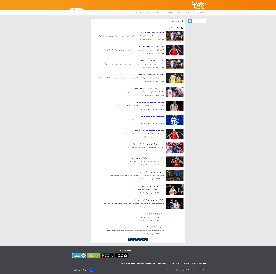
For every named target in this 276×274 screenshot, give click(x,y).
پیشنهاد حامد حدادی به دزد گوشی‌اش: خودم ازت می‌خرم (147, 158)
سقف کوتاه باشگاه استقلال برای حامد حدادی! (150, 102)
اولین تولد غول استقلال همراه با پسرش (152, 32)
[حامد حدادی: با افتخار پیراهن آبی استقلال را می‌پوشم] (174, 147)
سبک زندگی (178, 12)
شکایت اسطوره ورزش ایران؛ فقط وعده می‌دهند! (149, 200)
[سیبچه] (122, 255)
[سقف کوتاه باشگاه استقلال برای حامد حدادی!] (174, 106)
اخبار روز (193, 12)
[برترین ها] (198, 5)
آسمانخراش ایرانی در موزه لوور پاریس (153, 186)
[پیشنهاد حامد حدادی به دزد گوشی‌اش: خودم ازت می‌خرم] (174, 161)
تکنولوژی (144, 12)
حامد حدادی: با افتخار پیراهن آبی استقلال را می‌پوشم (148, 144)
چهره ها (170, 12)
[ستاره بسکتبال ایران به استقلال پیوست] (174, 120)
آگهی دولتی (140, 263)
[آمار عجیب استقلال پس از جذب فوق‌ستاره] (174, 64)
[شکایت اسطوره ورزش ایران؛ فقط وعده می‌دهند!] (174, 203)
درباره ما (178, 263)
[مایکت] (79, 255)
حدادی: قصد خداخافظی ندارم (155, 227)
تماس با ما (171, 263)
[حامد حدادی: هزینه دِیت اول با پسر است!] (174, 78)
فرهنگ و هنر (152, 12)
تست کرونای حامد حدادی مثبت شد (153, 214)
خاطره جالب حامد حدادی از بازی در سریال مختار (149, 88)
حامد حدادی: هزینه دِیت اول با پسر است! (151, 74)
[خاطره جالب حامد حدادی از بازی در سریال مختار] (174, 92)
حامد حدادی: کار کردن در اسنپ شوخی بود (151, 46)
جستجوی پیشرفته (130, 263)
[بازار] (93, 255)
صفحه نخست (201, 12)
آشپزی (165, 12)
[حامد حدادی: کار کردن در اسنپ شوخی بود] (174, 50)
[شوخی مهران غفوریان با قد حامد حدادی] (174, 175)
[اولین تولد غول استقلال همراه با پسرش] (174, 36)
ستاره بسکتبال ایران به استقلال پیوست (152, 116)
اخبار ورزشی (186, 12)
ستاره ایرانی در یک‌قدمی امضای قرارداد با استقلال (149, 130)
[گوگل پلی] (107, 255)
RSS (122, 263)
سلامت (159, 12)
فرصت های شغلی (161, 263)
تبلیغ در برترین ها (150, 263)
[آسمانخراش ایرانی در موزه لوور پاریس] (174, 189)
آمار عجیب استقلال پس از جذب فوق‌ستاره (151, 60)
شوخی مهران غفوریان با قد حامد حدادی (152, 172)
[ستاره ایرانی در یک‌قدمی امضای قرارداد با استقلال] (174, 134)
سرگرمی (137, 12)
